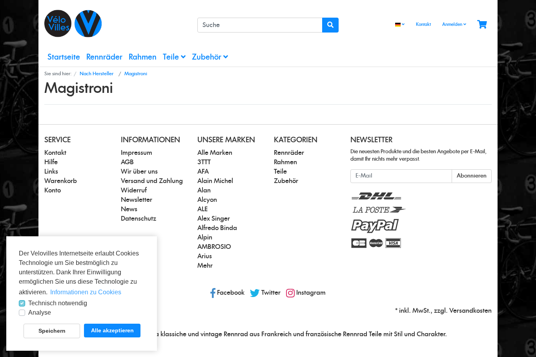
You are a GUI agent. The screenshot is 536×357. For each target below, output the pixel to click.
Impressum (136, 153)
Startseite (63, 57)
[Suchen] (330, 25)
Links (51, 172)
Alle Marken (214, 153)
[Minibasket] (482, 25)
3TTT (204, 162)
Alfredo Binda (217, 228)
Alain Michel (215, 181)
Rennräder (104, 57)
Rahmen (143, 57)
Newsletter (136, 200)
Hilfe (51, 162)
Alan (204, 190)
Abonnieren (472, 176)
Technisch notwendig (57, 303)
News (129, 209)
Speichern (52, 331)
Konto (52, 190)
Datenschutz (138, 219)
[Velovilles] (115, 23)
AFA (203, 172)
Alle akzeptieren (112, 330)
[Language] (399, 25)
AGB (127, 162)
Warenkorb (60, 181)
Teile (172, 57)
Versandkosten (470, 311)
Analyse (39, 312)
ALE (202, 209)
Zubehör (207, 57)
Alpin (204, 237)
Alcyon (207, 200)
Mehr (205, 266)
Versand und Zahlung (152, 181)
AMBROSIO (214, 247)
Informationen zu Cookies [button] (85, 292)
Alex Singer (213, 219)
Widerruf (134, 190)
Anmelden (452, 24)
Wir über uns (139, 172)
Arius (204, 256)
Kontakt (423, 24)
